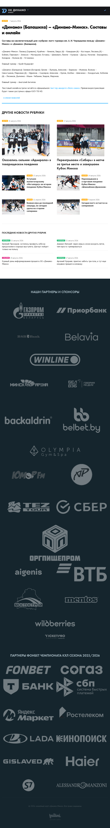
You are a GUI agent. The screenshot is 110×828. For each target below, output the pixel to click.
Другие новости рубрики (23, 112)
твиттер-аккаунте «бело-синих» (65, 88)
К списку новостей (11, 98)
